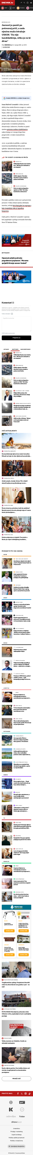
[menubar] (27, 2)
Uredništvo (16, 1128)
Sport (13, 7)
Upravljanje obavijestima (17, 1146)
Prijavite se (16, 338)
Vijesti (6, 7)
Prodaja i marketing (17, 1131)
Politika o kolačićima (16, 1140)
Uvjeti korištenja (16, 1134)
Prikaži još (16, 1078)
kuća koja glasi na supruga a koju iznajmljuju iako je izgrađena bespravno (16, 208)
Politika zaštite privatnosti (16, 1137)
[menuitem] (27, 2)
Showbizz (22, 7)
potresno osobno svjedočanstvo (17, 129)
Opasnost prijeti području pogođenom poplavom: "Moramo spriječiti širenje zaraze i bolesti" (15, 260)
